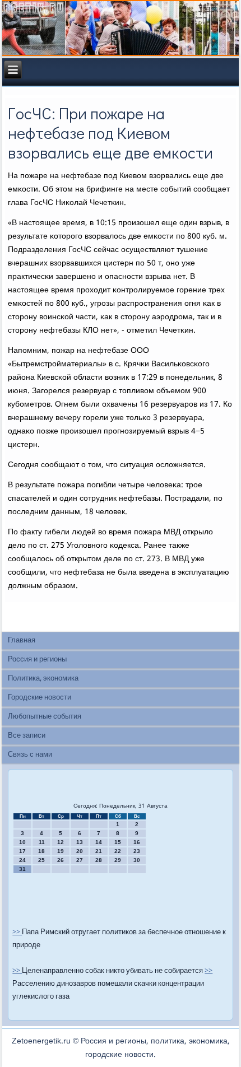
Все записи (26, 735)
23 (136, 851)
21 (98, 851)
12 (60, 842)
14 (98, 842)
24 (22, 860)
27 (79, 860)
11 (42, 842)
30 (136, 860)
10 (22, 842)
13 (79, 842)
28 (98, 860)
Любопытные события (44, 716)
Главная (21, 640)
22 (117, 851)
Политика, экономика (43, 678)
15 (117, 842)
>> (17, 932)
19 (60, 851)
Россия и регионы (37, 659)
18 (41, 851)
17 (22, 851)
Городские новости (39, 697)
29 (117, 860)
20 (79, 851)
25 (41, 860)
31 (22, 869)
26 (60, 860)
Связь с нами (30, 754)
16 (136, 842)
